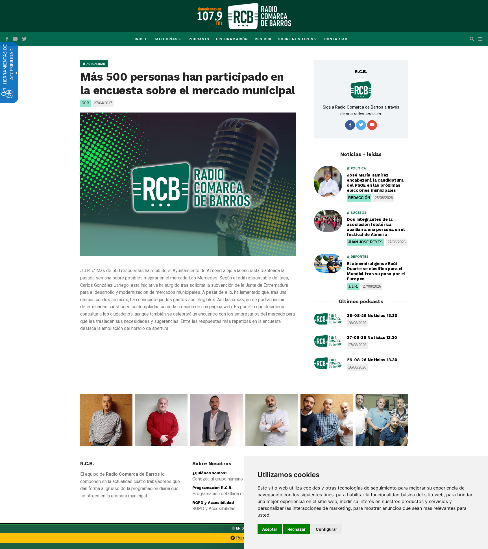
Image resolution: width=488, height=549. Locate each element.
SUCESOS (358, 212)
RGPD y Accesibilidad (213, 502)
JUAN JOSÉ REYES (365, 242)
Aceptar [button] (269, 529)
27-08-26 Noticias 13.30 (372, 337)
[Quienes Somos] (106, 420)
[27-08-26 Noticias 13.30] (328, 341)
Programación (232, 39)
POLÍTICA (358, 168)
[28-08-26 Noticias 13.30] (328, 319)
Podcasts (199, 39)
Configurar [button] (326, 529)
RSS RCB (263, 39)
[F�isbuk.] (7, 39)
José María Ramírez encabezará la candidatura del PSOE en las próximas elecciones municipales (375, 183)
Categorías (165, 39)
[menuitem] (140, 39)
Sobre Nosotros (295, 39)
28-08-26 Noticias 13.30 (372, 315)
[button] (472, 39)
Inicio (140, 39)
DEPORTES (359, 256)
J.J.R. (353, 286)
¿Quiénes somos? (210, 473)
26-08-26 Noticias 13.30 (372, 359)
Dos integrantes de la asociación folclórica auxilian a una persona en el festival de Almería (376, 227)
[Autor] (361, 89)
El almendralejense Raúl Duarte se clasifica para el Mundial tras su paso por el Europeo (376, 271)
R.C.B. (361, 71)
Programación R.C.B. (212, 487)
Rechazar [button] (296, 529)
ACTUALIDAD (95, 63)
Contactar (335, 39)
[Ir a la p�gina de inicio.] (259, 15)
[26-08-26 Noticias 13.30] (328, 363)
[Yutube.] (15, 39)
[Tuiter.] (24, 39)
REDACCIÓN (359, 198)
